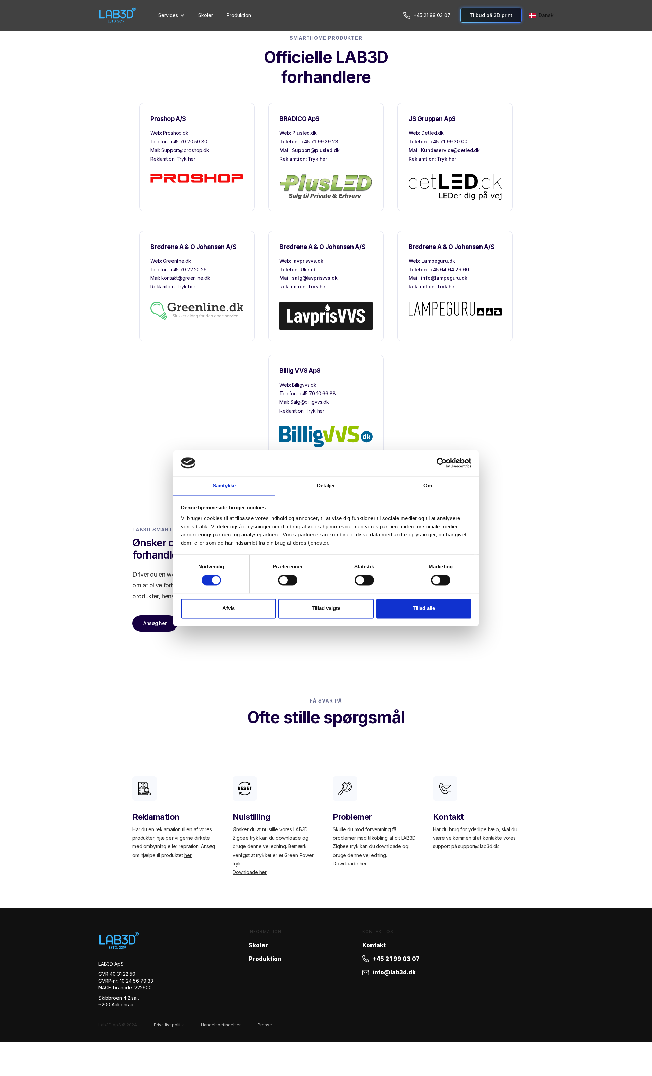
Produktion (239, 15)
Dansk (546, 15)
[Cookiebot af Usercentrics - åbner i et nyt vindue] (441, 463)
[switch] (287, 580)
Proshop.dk (175, 133)
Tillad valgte (326, 608)
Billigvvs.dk (304, 385)
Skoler (205, 15)
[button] (171, 15)
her (188, 855)
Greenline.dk (177, 261)
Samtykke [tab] (224, 485)
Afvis (228, 608)
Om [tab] (427, 485)
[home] (124, 15)
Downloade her (250, 872)
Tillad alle (424, 608)
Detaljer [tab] (326, 485)
